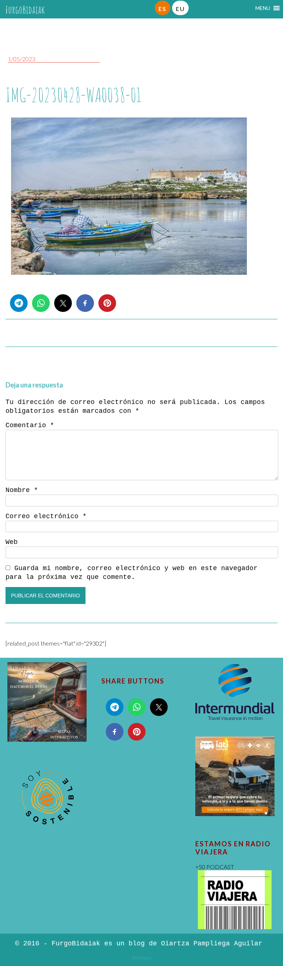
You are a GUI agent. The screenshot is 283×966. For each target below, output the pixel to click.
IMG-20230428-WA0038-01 (74, 95)
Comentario (30, 425)
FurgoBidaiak (25, 9)
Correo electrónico (46, 516)
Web (12, 542)
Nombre (22, 490)
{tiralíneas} (141, 957)
